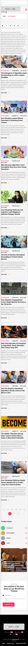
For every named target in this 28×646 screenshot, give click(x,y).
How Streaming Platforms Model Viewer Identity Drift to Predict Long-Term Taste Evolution (13, 482)
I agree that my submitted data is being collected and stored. (14, 599)
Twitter (14, 634)
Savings (8, 538)
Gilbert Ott (15, 115)
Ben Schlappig (16, 205)
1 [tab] (4, 569)
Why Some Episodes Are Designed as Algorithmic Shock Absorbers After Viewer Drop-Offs (13, 345)
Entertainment (5, 70)
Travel (8, 543)
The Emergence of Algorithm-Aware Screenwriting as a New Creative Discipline (14, 75)
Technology (9, 528)
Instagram (19, 632)
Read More (4, 92)
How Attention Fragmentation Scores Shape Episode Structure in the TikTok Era (13, 302)
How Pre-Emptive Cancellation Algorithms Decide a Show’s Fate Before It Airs (13, 391)
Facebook (9, 632)
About (3, 643)
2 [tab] (6, 569)
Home (4, 16)
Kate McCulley (16, 161)
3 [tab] (8, 569)
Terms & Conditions (21, 643)
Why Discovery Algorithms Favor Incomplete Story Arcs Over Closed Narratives (13, 167)
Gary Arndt (15, 386)
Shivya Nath (15, 297)
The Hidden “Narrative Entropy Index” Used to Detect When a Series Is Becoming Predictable (12, 436)
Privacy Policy (10, 643)
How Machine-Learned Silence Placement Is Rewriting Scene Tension (12, 120)
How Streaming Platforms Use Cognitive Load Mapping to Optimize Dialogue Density (12, 212)
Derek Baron (15, 70)
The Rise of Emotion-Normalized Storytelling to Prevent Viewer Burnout (13, 257)
